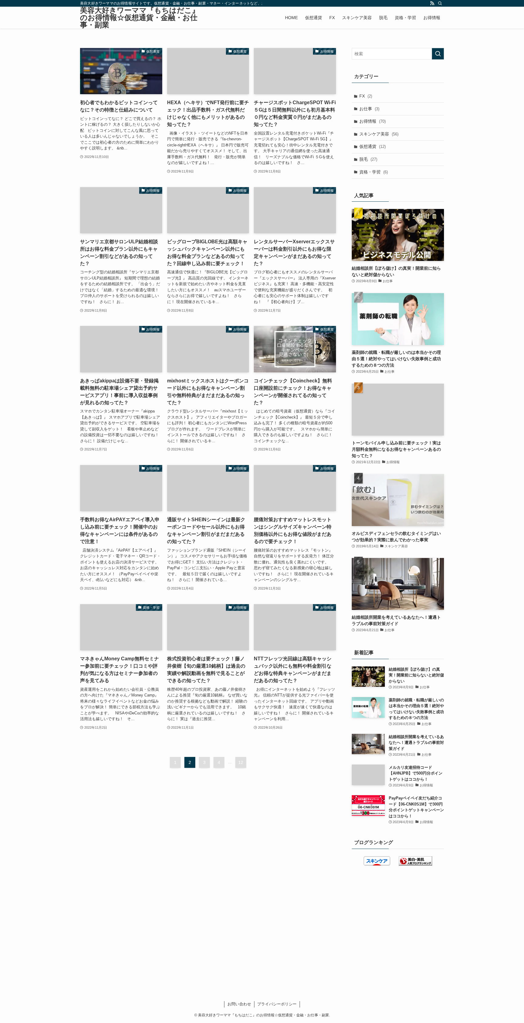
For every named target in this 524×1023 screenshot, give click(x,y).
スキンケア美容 (378, 134)
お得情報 (372, 121)
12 (240, 762)
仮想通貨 (372, 146)
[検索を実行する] (438, 54)
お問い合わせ (239, 1004)
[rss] (432, 3)
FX (365, 96)
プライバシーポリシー (277, 1004)
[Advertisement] (208, 826)
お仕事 (369, 108)
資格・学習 (373, 171)
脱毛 (368, 159)
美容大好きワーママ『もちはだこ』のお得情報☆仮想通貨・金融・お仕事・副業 (139, 18)
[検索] (440, 3)
